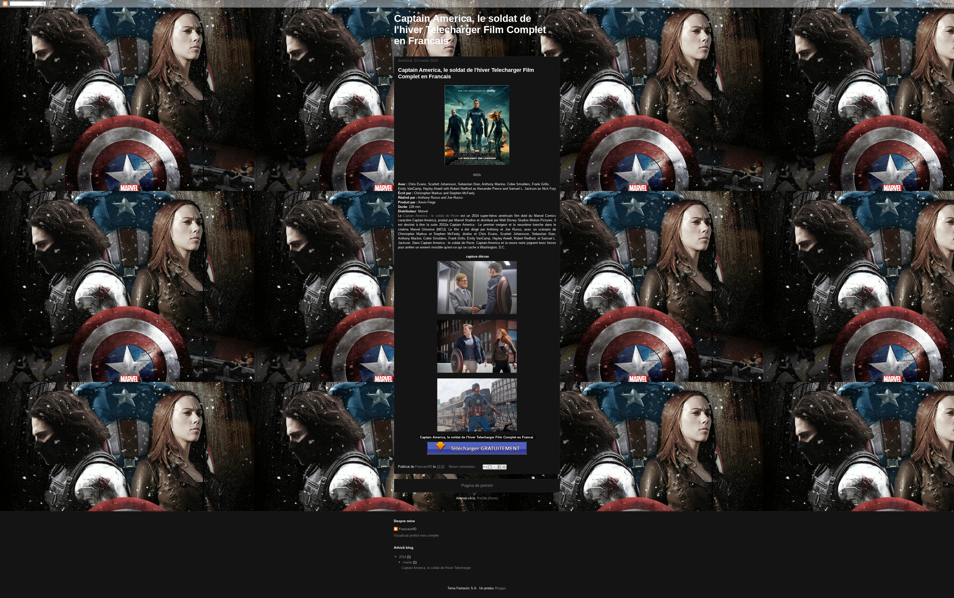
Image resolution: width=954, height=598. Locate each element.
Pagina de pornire (477, 485)
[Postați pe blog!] (489, 466)
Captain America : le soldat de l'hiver (431, 216)
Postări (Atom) (487, 498)
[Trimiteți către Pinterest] (504, 466)
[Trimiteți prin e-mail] (485, 466)
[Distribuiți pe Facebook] (499, 466)
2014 (403, 557)
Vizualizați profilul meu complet (416, 535)
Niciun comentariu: (463, 466)
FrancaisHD (407, 529)
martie (408, 562)
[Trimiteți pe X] (494, 466)
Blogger (500, 588)
